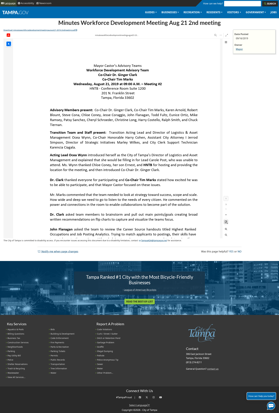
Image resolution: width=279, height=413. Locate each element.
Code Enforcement (60, 338)
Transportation (58, 364)
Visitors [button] (233, 12)
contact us (213, 368)
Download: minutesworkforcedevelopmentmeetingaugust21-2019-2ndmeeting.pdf (39, 30)
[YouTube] (160, 397)
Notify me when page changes (59, 251)
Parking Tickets (58, 351)
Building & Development (62, 333)
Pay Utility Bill (14, 355)
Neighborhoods (15, 346)
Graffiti (100, 346)
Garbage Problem (105, 342)
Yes (231, 251)
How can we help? (213, 3)
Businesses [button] (169, 12)
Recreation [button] (192, 12)
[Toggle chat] (270, 405)
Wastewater (13, 372)
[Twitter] (146, 397)
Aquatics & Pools (16, 329)
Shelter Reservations (18, 364)
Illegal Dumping (105, 351)
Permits (54, 355)
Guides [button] (150, 12)
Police (10, 359)
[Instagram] (153, 397)
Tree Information (59, 368)
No (240, 251)
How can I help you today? (261, 396)
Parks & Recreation (60, 346)
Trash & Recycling (16, 368)
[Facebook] (140, 397)
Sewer (100, 364)
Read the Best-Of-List (139, 301)
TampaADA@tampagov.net (154, 240)
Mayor (239, 49)
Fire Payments (57, 342)
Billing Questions (16, 333)
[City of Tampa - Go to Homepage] (15, 12)
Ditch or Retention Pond (108, 338)
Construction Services (18, 342)
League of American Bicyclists (140, 289)
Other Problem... (105, 372)
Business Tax (14, 338)
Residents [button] (213, 12)
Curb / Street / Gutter (107, 333)
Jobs (274, 12)
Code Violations (104, 329)
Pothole (100, 355)
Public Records (58, 359)
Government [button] (255, 12)
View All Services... (16, 377)
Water (53, 372)
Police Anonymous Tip (107, 359)
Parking (11, 351)
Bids (53, 329)
